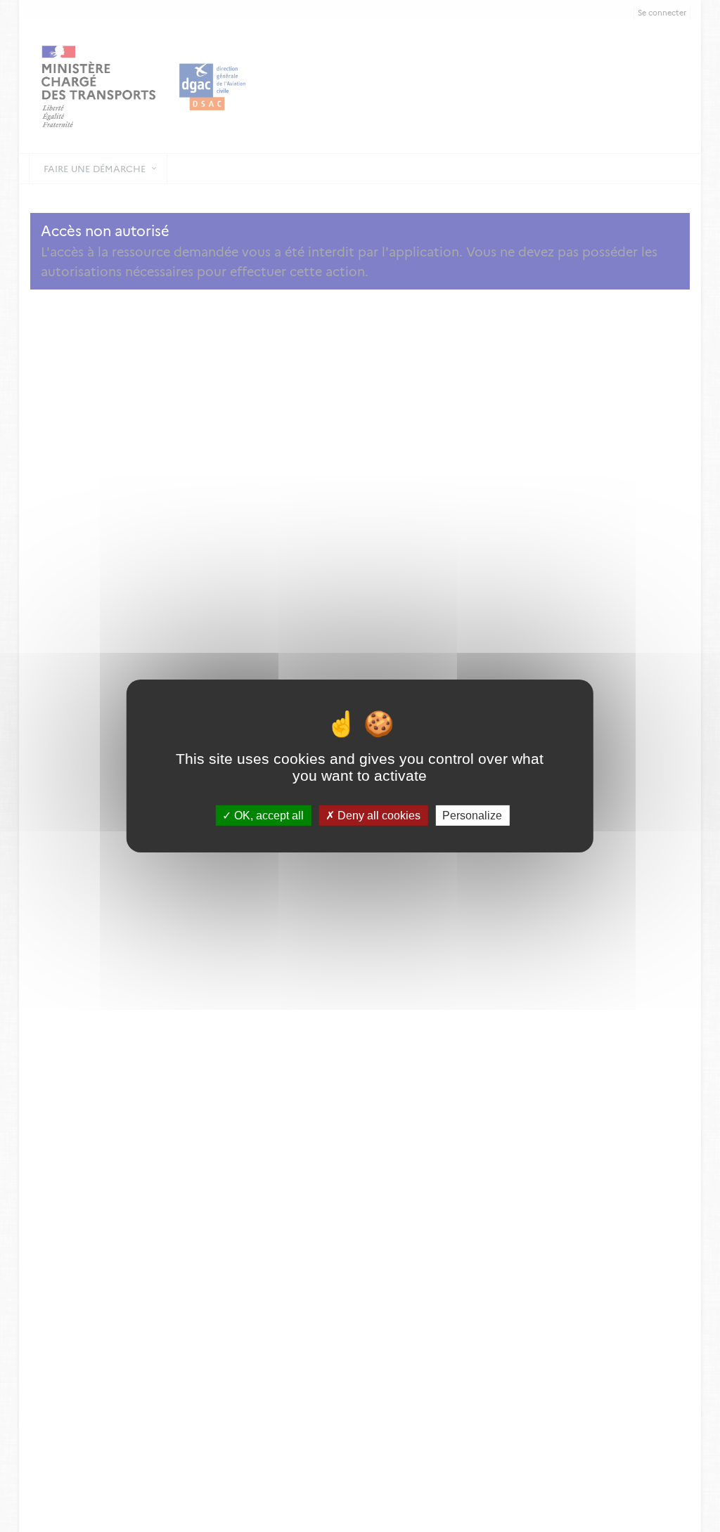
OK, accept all (267, 816)
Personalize (472, 816)
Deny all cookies (377, 816)
